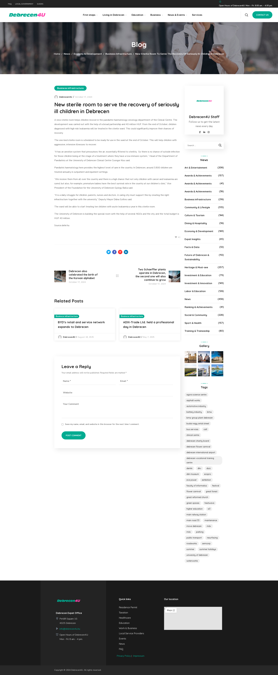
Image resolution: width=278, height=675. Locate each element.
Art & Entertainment (196, 167)
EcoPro (207, 474)
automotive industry (196, 406)
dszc (208, 468)
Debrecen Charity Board (197, 441)
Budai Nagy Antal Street (197, 423)
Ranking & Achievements (198, 307)
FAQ (10, 4)
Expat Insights (192, 239)
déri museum (192, 474)
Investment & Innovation (198, 283)
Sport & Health (193, 323)
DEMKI (189, 468)
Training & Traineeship (197, 330)
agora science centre (196, 394)
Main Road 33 (192, 520)
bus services (192, 429)
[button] (246, 15)
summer (190, 549)
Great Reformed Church (197, 497)
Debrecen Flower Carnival (198, 446)
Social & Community (196, 315)
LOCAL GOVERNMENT (24, 4)
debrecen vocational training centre (200, 460)
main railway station (196, 514)
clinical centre (192, 435)
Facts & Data (192, 247)
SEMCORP (206, 543)
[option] (84, 324)
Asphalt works (193, 400)
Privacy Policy (124, 656)
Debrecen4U (65, 97)
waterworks (192, 561)
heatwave (209, 503)
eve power (191, 480)
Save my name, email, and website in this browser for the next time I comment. (102, 424)
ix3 (209, 509)
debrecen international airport (200, 452)
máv (188, 532)
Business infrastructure (118, 53)
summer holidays (208, 549)
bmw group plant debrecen (199, 417)
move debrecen (194, 526)
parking (199, 532)
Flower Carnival (193, 491)
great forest (211, 491)
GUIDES (40, 4)
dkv (199, 468)
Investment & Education (198, 275)
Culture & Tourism (194, 215)
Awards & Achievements (198, 175)
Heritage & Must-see (196, 267)
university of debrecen (197, 555)
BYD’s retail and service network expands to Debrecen (81, 324)
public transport (194, 537)
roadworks (191, 543)
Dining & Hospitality (196, 223)
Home (57, 53)
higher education (194, 509)
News (67, 53)
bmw (209, 412)
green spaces (192, 503)
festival (215, 485)
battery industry (194, 412)
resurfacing (212, 537)
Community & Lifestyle (197, 207)
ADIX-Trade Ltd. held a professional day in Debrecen (148, 324)
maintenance (211, 520)
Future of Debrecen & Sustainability (197, 257)
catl (205, 429)
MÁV (209, 526)
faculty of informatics (196, 485)
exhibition (206, 480)
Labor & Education (195, 291)
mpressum (139, 656)
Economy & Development (88, 53)
